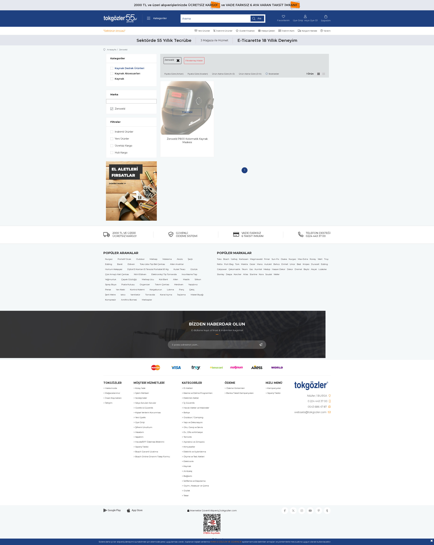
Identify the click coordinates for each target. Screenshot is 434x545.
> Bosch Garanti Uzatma (146, 451)
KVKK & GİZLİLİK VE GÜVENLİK (226, 541)
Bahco (276, 264)
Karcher (237, 274)
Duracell (315, 264)
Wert (320, 259)
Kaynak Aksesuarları (127, 73)
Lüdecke (323, 269)
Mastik (186, 279)
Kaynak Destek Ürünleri (129, 68)
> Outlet (186, 490)
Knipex (306, 264)
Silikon (198, 279)
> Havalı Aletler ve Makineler (195, 408)
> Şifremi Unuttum (143, 427)
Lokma (170, 289)
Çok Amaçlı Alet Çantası (117, 274)
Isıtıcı (123, 294)
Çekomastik (234, 269)
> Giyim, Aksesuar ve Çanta (195, 486)
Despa (229, 274)
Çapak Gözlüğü (129, 279)
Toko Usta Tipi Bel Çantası (152, 264)
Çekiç (191, 289)
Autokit (268, 264)
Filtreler (115, 121)
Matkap (153, 259)
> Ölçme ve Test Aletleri (193, 456)
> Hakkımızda (110, 388)
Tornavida (150, 294)
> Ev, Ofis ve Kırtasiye (192, 432)
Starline (253, 274)
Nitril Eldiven (140, 274)
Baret (120, 264)
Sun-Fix (275, 259)
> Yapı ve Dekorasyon (192, 422)
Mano (260, 264)
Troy (326, 259)
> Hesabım (139, 432)
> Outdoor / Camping (192, 417)
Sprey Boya (110, 284)
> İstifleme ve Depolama (193, 481)
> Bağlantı (187, 476)
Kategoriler (117, 58)
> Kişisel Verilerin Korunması (147, 412)
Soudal (268, 274)
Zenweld (120, 108)
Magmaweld (256, 259)
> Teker (185, 495)
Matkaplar (147, 299)
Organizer (145, 284)
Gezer (252, 264)
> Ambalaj (187, 471)
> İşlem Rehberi (141, 393)
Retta (219, 264)
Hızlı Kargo (121, 152)
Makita (244, 264)
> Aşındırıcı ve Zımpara (193, 442)
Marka (114, 94)
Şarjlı (190, 259)
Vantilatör (135, 294)
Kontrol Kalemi (137, 289)
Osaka (284, 259)
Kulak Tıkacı (179, 269)
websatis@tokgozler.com (310, 412)
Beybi (306, 269)
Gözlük (194, 269)
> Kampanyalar (273, 388)
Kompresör (110, 299)
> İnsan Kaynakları (112, 398)
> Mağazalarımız (111, 393)
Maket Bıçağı (197, 294)
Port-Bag (228, 264)
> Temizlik (187, 437)
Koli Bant (163, 279)
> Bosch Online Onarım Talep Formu (152, 456)
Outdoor (140, 259)
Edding (108, 264)
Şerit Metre (110, 294)
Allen (175, 279)
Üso (251, 269)
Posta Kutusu (128, 284)
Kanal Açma (166, 294)
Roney (313, 259)
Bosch (226, 259)
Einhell (284, 264)
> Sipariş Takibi (141, 447)
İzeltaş (234, 259)
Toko (219, 259)
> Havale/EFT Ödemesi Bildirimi (149, 442)
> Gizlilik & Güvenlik (143, 408)
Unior (292, 264)
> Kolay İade (139, 388)
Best (299, 264)
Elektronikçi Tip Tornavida (164, 274)
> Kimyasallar (188, 447)
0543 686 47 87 (317, 406)
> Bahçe (186, 412)
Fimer (267, 259)
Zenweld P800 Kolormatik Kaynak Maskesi (187, 140)
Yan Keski (120, 289)
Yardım (327, 30)
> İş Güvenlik (188, 403)
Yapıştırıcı (193, 284)
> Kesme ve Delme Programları (197, 393)
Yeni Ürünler (204, 30)
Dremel (298, 269)
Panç (181, 289)
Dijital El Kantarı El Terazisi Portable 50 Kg (148, 269)
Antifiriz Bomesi (129, 299)
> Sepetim (138, 437)
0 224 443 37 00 (317, 401)
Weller (277, 274)
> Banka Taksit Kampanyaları (239, 393)
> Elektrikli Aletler (190, 398)
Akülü (180, 259)
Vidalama (167, 259)
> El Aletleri (187, 388)
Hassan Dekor (278, 269)
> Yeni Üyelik (140, 417)
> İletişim (107, 403)
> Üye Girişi (139, 422)
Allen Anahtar (177, 264)
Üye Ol (314, 20)
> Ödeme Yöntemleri (235, 388)
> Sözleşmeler (140, 398)
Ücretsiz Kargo (123, 145)
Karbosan (243, 259)
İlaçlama (181, 294)
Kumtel (258, 269)
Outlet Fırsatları (247, 30)
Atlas (245, 274)
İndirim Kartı (288, 30)
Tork (237, 264)
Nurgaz (109, 259)
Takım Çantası (162, 284)
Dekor (290, 269)
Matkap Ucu (148, 279)
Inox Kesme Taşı (189, 274)
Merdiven (178, 284)
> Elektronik (188, 461)
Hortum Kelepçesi (113, 269)
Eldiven (131, 264)
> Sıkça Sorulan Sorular (145, 403)
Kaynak (119, 78)
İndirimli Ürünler (224, 30)
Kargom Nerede (309, 30)
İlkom (245, 269)
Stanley (220, 274)
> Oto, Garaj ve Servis (192, 427)
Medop (267, 269)
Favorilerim (283, 20)
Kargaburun (156, 289)
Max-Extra (303, 259)
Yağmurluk (110, 279)
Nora (261, 274)
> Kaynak (186, 466)
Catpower (222, 269)
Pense (108, 289)
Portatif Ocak (124, 259)
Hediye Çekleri (268, 30)
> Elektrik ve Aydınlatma (194, 451)
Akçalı (314, 269)
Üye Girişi (298, 20)
